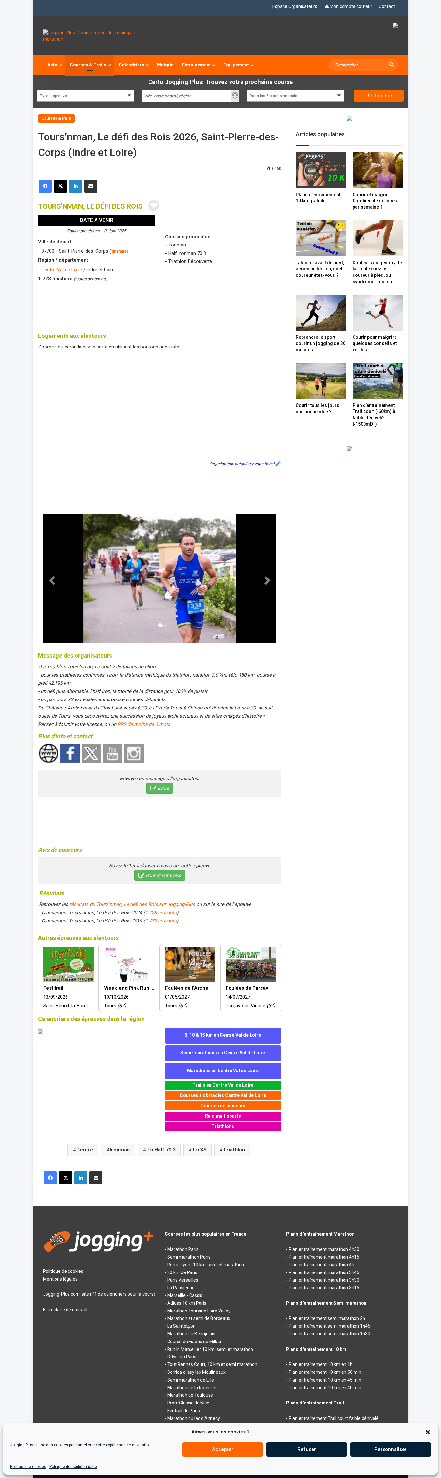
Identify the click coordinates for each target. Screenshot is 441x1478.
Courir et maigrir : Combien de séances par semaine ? (375, 201)
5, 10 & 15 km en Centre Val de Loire (223, 1035)
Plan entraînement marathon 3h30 (324, 1279)
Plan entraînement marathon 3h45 (324, 1272)
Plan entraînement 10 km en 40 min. (325, 1387)
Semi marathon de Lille (190, 1379)
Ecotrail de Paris (183, 1410)
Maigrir (165, 64)
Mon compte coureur (351, 6)
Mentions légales (60, 1279)
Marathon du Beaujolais (191, 1333)
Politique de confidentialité (73, 1466)
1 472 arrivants (161, 921)
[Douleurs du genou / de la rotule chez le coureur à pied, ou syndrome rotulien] (378, 238)
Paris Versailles (182, 1279)
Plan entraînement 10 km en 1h (321, 1364)
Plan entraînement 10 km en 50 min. (325, 1372)
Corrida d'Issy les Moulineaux (196, 1372)
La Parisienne (181, 1287)
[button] (428, 1432)
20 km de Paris (182, 1272)
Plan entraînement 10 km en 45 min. (325, 1379)
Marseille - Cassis (184, 1295)
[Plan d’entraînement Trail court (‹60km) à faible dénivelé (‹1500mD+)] (378, 381)
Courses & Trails (88, 64)
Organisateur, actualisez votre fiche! (242, 463)
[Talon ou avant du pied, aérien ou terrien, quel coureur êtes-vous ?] (321, 238)
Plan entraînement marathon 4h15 (324, 1257)
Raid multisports (223, 1116)
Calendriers (131, 64)
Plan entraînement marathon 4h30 (324, 1249)
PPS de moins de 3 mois (144, 724)
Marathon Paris (183, 1249)
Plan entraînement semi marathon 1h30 (329, 1333)
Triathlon (234, 1150)
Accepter (222, 1449)
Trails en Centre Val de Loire (222, 1085)
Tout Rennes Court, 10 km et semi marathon (212, 1364)
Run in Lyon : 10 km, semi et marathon (205, 1264)
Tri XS (199, 1150)
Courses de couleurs (222, 1105)
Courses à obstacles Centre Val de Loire (223, 1095)
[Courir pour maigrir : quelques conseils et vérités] (378, 313)
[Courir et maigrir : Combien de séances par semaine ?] (378, 170)
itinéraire (119, 251)
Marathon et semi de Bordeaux (198, 1318)
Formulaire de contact (65, 1309)
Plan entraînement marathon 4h (321, 1264)
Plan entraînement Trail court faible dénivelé (334, 1418)
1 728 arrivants (161, 913)
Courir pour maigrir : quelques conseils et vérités (375, 343)
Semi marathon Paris (188, 1257)
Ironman (120, 1150)
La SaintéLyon (181, 1326)
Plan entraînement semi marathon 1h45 (329, 1326)
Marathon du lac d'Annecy (193, 1418)
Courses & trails (56, 118)
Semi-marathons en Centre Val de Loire (222, 1052)
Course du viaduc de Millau (194, 1341)
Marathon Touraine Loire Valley (199, 1310)
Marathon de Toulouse (190, 1395)
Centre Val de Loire (61, 270)
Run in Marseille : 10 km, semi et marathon (210, 1349)
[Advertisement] (159, 305)
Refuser (306, 1449)
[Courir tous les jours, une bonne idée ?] (321, 381)
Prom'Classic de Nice (188, 1402)
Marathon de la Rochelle (191, 1387)
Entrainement (196, 64)
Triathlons (222, 1126)
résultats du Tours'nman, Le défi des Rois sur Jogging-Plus (132, 904)
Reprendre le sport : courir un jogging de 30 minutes (320, 343)
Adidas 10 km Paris (186, 1303)
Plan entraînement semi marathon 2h (327, 1318)
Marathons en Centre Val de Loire (223, 1070)
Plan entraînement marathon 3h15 (324, 1287)
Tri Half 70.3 (161, 1150)
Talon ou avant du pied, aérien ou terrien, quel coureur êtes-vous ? (320, 269)
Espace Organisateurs (294, 6)
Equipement (236, 64)
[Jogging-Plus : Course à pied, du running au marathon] (99, 35)
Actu (52, 64)
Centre (84, 1150)
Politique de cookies (28, 1466)
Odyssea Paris (181, 1356)
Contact (387, 6)
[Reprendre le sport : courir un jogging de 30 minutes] (321, 313)
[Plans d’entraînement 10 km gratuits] (321, 170)
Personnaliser (390, 1449)
